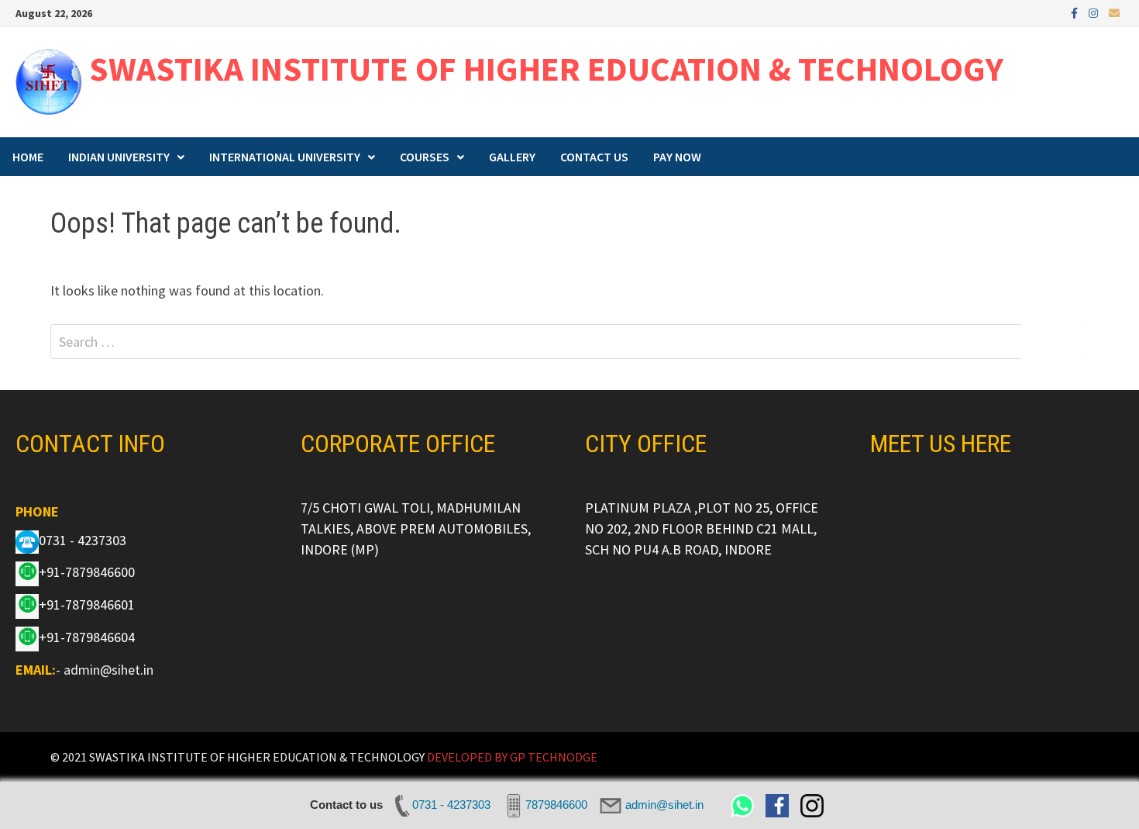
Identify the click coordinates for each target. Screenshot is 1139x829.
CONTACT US (594, 156)
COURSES (424, 156)
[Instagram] (1095, 12)
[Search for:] (569, 341)
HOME (27, 156)
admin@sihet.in (108, 670)
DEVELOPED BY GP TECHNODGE (512, 757)
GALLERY (512, 156)
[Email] (1114, 12)
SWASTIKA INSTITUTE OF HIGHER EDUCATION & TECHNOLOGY (546, 68)
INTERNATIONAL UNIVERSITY (284, 156)
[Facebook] (1076, 12)
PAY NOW (677, 156)
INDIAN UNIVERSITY (119, 156)
